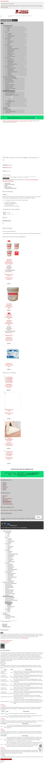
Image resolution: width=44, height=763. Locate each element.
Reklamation (5, 499)
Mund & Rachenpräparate (9, 84)
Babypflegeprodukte (10, 61)
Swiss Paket (5, 486)
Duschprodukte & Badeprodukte (13, 48)
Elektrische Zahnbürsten (11, 67)
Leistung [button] (2, 718)
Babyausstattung (10, 58)
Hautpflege (9, 102)
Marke (6, 185)
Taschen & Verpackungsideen (10, 111)
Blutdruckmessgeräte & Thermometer (12, 94)
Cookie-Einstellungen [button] (5, 641)
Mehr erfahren (25, 638)
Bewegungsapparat (8, 79)
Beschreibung (7, 183)
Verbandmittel (7, 103)
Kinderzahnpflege (10, 70)
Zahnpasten (9, 74)
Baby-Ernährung (10, 60)
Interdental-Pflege (10, 69)
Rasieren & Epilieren (10, 53)
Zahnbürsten (9, 72)
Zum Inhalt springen (4, 1)
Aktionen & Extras (6, 108)
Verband (8, 106)
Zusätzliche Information (9, 184)
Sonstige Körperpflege (11, 56)
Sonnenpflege (9, 55)
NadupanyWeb (24, 527)
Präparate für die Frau (9, 87)
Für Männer (9, 99)
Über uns (4, 488)
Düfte (6, 31)
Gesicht (8, 28)
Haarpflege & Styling (10, 49)
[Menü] (42, 744)
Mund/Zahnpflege (8, 66)
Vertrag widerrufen (7, 501)
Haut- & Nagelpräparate (9, 80)
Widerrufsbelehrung (7, 502)
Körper (8, 30)
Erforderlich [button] (2, 661)
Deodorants (9, 47)
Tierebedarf (5, 107)
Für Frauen (9, 98)
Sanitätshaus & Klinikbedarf (8, 90)
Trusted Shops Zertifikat (8, 504)
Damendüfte (9, 33)
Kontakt (4, 489)
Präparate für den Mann (9, 85)
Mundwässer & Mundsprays (12, 71)
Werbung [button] (2, 747)
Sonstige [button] (2, 754)
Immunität (7, 83)
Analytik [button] (2, 729)
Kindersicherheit (10, 62)
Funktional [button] (2, 704)
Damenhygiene (10, 46)
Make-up (8, 43)
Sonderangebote (8, 110)
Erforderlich (4, 663)
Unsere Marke (7, 112)
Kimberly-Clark (9, 167)
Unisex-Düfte (9, 37)
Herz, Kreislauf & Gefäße (9, 81)
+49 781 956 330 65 (35, 473)
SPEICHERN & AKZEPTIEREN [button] (6, 759)
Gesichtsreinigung (10, 40)
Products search (5, 16)
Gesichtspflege (7, 38)
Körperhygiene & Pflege (8, 25)
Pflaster (8, 105)
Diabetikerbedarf (8, 96)
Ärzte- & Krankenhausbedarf (10, 92)
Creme (8, 39)
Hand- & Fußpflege (10, 51)
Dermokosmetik (8, 26)
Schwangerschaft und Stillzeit (12, 64)
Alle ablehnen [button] (9, 640)
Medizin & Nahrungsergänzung (9, 76)
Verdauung (7, 89)
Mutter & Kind (7, 57)
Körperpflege (7, 44)
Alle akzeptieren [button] (3, 640)
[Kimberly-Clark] (7, 225)
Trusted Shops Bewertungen (10, 188)
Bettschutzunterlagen (11, 101)
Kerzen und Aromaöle (11, 35)
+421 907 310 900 (30, 474)
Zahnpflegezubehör (10, 75)
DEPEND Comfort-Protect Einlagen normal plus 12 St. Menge (15, 177)
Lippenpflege (9, 42)
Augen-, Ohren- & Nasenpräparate (11, 78)
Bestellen (4, 482)
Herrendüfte (9, 34)
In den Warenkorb (6, 178)
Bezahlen (4, 484)
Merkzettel (9, 20)
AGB (3, 497)
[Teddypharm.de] (22, 13)
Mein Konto (3, 20)
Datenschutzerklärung (7, 498)
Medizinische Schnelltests (9, 93)
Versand (4, 485)
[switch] (40, 751)
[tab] (23, 183)
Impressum (5, 495)
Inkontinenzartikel (8, 97)
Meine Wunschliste (6, 626)
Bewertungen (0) (8, 187)
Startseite (4, 120)
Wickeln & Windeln (10, 65)
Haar (8, 29)
